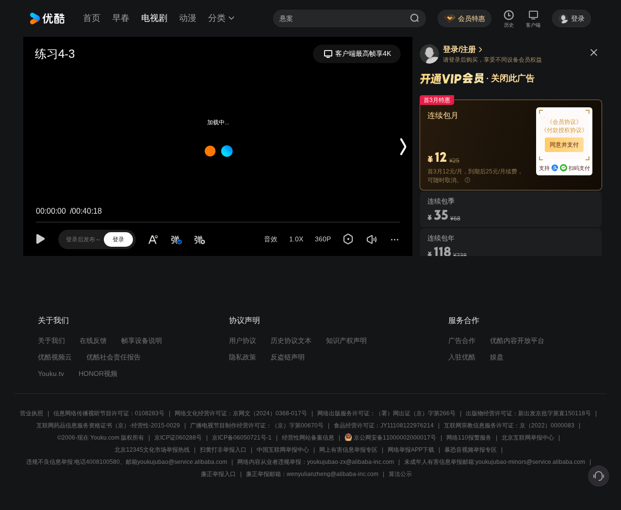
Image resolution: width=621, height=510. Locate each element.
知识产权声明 (346, 340)
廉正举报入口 (218, 474)
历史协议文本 (291, 340)
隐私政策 (242, 357)
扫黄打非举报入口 (223, 449)
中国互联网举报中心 (283, 449)
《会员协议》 (564, 122)
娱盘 (497, 357)
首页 (91, 18)
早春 (121, 18)
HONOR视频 (98, 373)
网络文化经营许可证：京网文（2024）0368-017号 (241, 413)
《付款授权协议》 (564, 130)
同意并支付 (564, 144)
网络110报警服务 (468, 437)
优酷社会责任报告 (113, 357)
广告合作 (461, 340)
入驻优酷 (461, 357)
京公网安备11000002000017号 (395, 437)
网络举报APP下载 (411, 449)
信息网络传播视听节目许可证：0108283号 (108, 413)
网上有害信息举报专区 (348, 449)
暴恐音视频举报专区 (470, 449)
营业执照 (31, 413)
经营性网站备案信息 (308, 437)
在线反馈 (93, 340)
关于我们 (51, 340)
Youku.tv (51, 373)
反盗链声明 (288, 357)
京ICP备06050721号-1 (242, 437)
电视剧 (154, 18)
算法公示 (400, 474)
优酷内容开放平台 (517, 340)
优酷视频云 (55, 357)
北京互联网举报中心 (528, 437)
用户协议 (242, 340)
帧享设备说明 (141, 340)
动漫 (187, 18)
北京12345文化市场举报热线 (152, 449)
